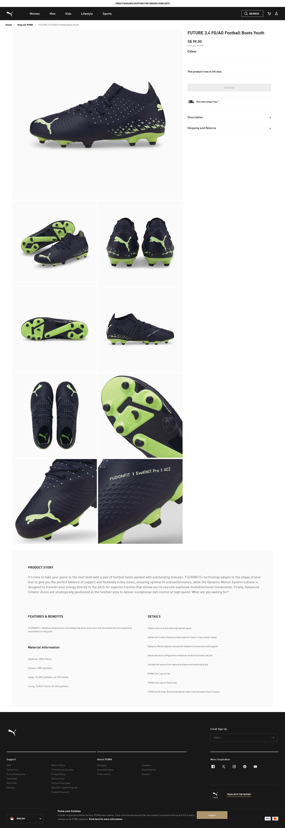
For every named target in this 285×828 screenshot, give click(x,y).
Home (9, 24)
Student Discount (60, 792)
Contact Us (12, 769)
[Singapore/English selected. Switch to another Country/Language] (25, 818)
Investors (146, 765)
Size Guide (12, 778)
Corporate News (105, 769)
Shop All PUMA (25, 24)
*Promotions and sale (62, 769)
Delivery (11, 787)
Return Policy (58, 765)
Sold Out (229, 87)
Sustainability (149, 769)
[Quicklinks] (276, 13)
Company (102, 765)
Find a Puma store (16, 774)
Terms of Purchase (60, 783)
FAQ (9, 765)
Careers (146, 774)
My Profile (12, 783)
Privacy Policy (58, 774)
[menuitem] (35, 13)
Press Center (104, 774)
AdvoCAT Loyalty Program (64, 787)
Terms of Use (57, 778)
